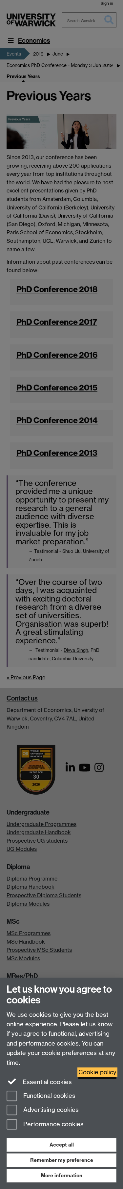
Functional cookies (48, 1095)
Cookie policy (97, 1072)
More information (61, 1175)
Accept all (62, 1145)
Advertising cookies (50, 1110)
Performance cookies (53, 1124)
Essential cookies (46, 1082)
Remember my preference (61, 1160)
